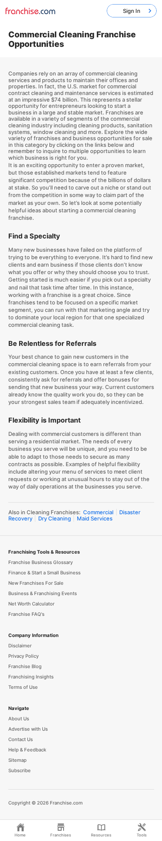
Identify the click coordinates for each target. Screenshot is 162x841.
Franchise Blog (25, 666)
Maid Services (95, 518)
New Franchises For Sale (36, 583)
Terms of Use (23, 687)
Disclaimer (20, 646)
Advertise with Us (28, 729)
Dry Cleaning (54, 518)
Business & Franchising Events (42, 593)
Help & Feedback (27, 750)
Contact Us (20, 739)
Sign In (131, 10)
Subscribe (19, 770)
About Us (18, 719)
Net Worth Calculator (31, 604)
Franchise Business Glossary (40, 562)
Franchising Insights (31, 677)
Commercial (98, 512)
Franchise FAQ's (26, 614)
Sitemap (17, 760)
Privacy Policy (23, 656)
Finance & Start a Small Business (44, 573)
